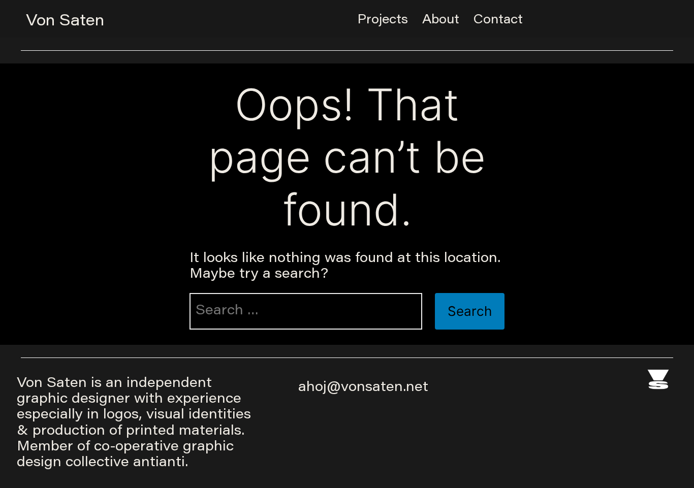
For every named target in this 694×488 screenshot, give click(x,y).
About (440, 20)
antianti (159, 463)
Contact (498, 20)
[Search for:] (306, 311)
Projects (383, 20)
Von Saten (65, 21)
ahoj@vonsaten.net (363, 388)
